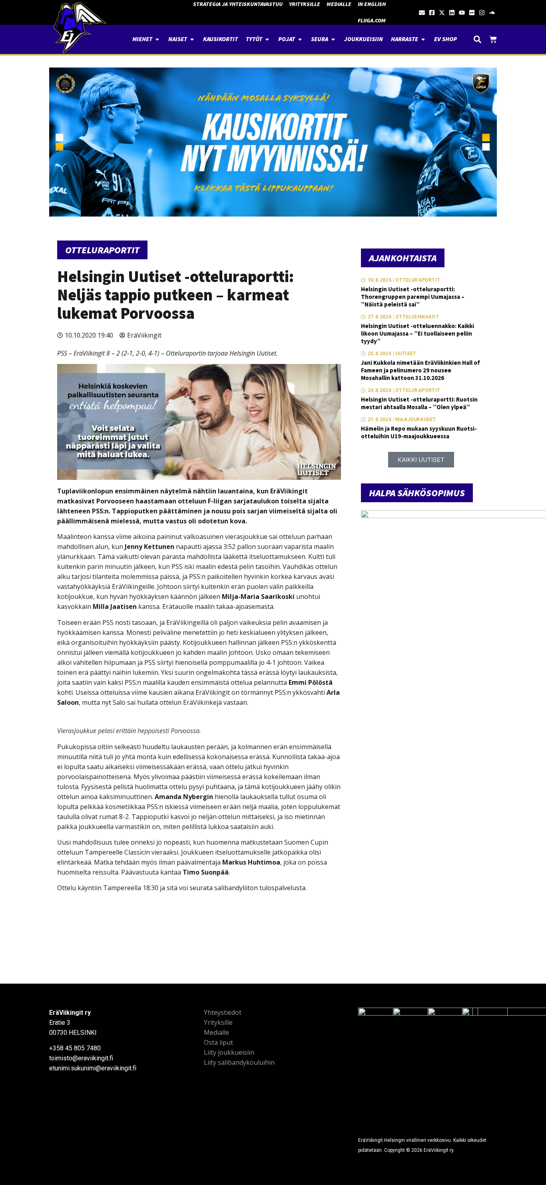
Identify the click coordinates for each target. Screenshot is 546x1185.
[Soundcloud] (492, 13)
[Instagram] (482, 13)
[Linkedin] (452, 13)
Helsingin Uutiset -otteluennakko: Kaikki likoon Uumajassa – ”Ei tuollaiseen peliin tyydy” (417, 333)
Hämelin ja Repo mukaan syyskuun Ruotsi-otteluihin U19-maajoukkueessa (419, 432)
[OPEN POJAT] (300, 39)
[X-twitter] (442, 13)
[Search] (477, 39)
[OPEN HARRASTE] (423, 39)
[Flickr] (472, 13)
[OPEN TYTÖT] (267, 39)
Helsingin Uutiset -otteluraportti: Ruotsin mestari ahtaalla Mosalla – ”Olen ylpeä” (419, 403)
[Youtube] (462, 13)
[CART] (493, 39)
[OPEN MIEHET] (157, 39)
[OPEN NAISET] (192, 39)
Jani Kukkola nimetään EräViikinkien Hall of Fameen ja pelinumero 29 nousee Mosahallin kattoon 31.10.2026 (420, 370)
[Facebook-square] (432, 13)
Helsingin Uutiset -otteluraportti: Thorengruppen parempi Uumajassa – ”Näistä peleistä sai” (412, 296)
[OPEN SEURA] (333, 39)
